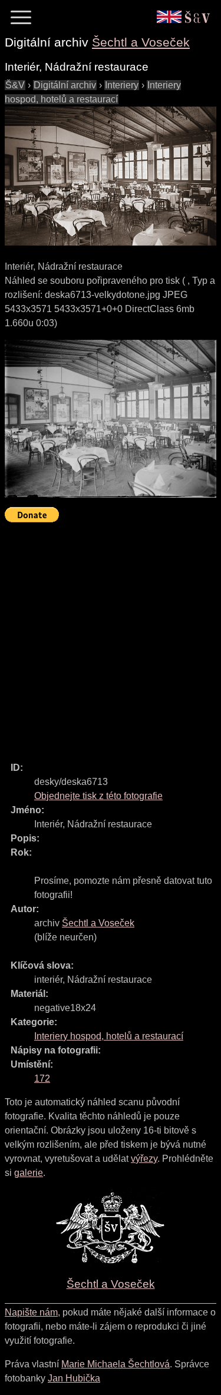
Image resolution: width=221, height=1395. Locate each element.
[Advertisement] (110, 636)
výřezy (144, 1159)
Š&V (15, 85)
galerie (28, 1173)
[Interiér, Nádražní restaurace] (110, 176)
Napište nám (31, 1312)
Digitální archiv (65, 85)
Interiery (121, 85)
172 (42, 1078)
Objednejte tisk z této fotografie (98, 796)
